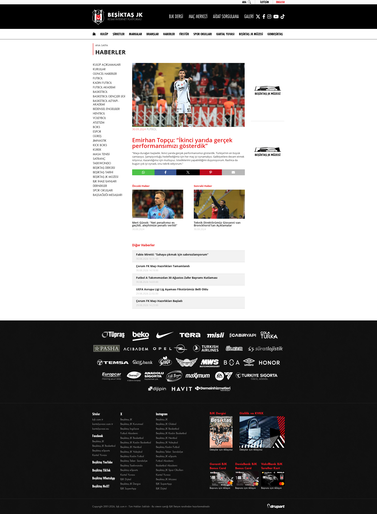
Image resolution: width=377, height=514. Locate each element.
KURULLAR (99, 69)
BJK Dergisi (218, 413)
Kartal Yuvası (99, 455)
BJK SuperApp (128, 488)
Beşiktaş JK (98, 441)
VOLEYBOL (99, 118)
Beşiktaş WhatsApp (103, 478)
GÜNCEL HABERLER (105, 74)
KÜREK (97, 149)
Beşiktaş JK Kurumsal (131, 424)
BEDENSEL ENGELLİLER (106, 109)
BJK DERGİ (176, 16)
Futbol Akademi (129, 433)
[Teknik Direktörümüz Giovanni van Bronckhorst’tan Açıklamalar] (219, 204)
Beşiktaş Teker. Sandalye (133, 460)
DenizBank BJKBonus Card (246, 466)
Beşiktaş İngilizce (129, 428)
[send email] (233, 172)
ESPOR (97, 131)
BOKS (96, 127)
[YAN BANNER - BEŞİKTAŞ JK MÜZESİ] (267, 91)
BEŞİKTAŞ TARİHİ (103, 172)
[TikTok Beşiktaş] (283, 16)
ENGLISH (280, 2)
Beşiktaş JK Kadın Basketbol (135, 442)
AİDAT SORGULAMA (226, 16)
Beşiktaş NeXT (100, 486)
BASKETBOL (100, 92)
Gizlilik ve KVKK (252, 413)
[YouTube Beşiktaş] (276, 16)
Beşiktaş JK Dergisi (130, 483)
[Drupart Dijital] (276, 506)
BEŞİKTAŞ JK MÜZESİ (105, 177)
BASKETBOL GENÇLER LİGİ (109, 96)
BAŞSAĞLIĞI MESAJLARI (107, 195)
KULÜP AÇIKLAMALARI (107, 64)
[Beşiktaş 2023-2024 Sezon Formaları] (267, 178)
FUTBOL (97, 78)
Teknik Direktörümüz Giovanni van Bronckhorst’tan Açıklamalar (217, 224)
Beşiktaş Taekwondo (131, 465)
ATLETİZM (98, 122)
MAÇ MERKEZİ (198, 16)
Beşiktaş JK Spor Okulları (169, 470)
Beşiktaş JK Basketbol (103, 446)
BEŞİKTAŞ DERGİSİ (104, 168)
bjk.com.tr (97, 419)
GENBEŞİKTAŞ (275, 34)
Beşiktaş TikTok (101, 470)
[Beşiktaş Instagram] (269, 16)
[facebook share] (165, 172)
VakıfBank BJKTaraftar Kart (272, 466)
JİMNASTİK (99, 140)
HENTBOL (99, 113)
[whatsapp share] (143, 172)
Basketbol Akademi (166, 465)
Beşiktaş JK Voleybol (131, 451)
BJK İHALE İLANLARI (104, 181)
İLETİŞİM (264, 2)
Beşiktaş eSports (101, 450)
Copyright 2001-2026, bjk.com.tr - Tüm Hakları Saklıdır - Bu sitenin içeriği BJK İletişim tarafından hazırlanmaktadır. (151, 506)
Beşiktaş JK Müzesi (166, 479)
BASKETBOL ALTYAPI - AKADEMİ (106, 102)
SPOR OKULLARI (103, 190)
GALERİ (249, 16)
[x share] (187, 172)
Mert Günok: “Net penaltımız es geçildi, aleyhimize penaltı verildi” (154, 224)
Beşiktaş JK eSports (166, 456)
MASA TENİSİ (101, 154)
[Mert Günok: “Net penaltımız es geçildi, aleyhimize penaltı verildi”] (157, 204)
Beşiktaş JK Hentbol (131, 447)
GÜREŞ (97, 136)
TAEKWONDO (102, 163)
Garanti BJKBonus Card (218, 466)
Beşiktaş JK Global (166, 424)
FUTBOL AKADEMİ (104, 87)
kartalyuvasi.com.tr (102, 424)
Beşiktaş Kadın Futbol (132, 456)
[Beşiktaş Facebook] (263, 16)
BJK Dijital (125, 479)
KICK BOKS (100, 145)
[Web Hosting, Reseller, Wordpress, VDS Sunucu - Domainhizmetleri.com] (211, 388)
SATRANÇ (99, 159)
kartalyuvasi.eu (100, 428)
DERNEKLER (100, 186)
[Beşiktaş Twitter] (258, 16)
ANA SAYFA (101, 45)
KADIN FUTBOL (102, 83)
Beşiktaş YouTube (102, 462)
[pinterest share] (211, 172)
